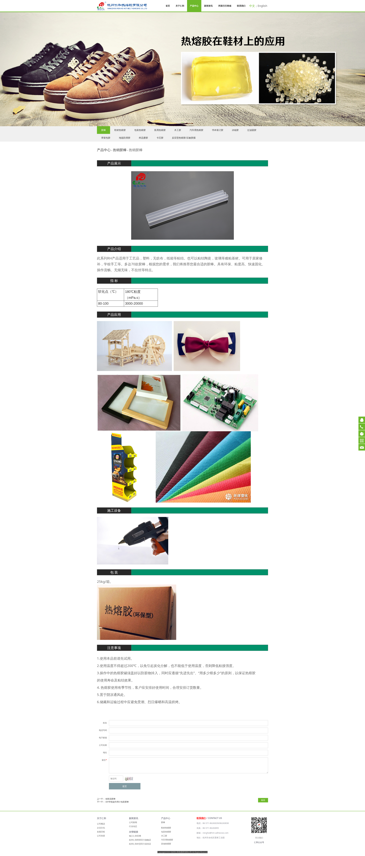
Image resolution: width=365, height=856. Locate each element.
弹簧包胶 (105, 137)
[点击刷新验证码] (129, 779)
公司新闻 (133, 822)
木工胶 (177, 130)
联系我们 (241, 5)
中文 (252, 6)
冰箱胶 (235, 130)
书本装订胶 (217, 130)
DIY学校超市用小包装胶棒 (117, 801)
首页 (168, 5)
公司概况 (101, 823)
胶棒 (103, 130)
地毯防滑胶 (124, 137)
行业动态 (133, 826)
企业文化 (101, 827)
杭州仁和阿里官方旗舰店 (140, 839)
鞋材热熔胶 (120, 130)
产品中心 (194, 5)
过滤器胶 (251, 130)
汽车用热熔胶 (196, 130)
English (262, 6)
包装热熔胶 (140, 130)
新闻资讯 (208, 5)
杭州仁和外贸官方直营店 (140, 843)
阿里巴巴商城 (224, 5)
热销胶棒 (120, 149)
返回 (263, 800)
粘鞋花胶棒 (110, 798)
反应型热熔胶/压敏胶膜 (184, 137)
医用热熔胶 (160, 130)
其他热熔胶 (166, 843)
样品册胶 (143, 137)
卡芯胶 (160, 137)
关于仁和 (180, 5)
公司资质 (101, 835)
